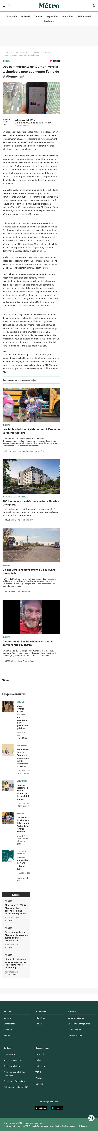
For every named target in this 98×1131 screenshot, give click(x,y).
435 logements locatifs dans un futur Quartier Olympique (31, 502)
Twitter (38, 1060)
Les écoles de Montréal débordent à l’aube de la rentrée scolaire (31, 430)
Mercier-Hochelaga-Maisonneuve (15, 497)
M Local (25, 16)
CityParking (40, 131)
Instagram (40, 1066)
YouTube (39, 1077)
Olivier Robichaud (24, 591)
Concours (8, 1029)
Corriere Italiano (75, 1035)
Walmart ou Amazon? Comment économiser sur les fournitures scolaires (23, 758)
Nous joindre (9, 1054)
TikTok (38, 1072)
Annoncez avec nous (12, 1060)
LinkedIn (39, 1083)
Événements (9, 1023)
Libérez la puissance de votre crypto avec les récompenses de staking (15, 963)
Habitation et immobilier (22, 852)
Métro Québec (74, 1029)
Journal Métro (22, 738)
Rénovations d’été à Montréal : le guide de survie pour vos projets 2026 (16, 936)
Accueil (6, 52)
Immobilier (68, 16)
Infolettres (40, 1017)
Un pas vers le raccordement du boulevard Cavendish (29, 571)
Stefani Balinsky (23, 773)
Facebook (39, 1054)
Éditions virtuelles (76, 1017)
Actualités (12, 16)
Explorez (49, 20)
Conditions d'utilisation (70, 1126)
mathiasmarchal (22, 120)
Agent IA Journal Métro (25, 519)
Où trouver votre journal (79, 1023)
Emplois (7, 1017)
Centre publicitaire (11, 1066)
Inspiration (52, 16)
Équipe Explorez (10, 974)
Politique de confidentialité (15, 1087)
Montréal (23, 52)
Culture (38, 16)
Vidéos (6, 1035)
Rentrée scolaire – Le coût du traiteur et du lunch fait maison (23, 791)
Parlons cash (84, 16)
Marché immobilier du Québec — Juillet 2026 (22, 863)
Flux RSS (39, 1023)
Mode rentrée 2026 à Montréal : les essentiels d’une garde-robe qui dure (16, 909)
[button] (3, 5)
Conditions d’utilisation (14, 1081)
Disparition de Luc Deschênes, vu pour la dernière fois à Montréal (28, 643)
